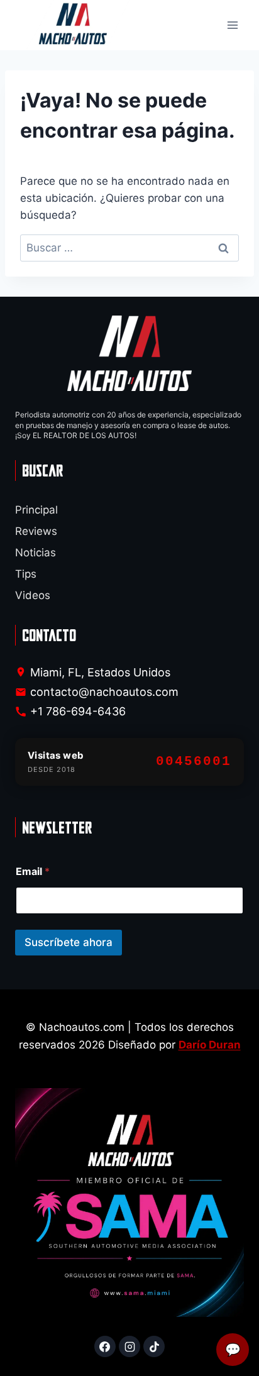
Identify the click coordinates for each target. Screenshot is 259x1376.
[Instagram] (129, 1346)
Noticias (35, 552)
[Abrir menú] (232, 25)
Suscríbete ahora (69, 942)
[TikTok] (154, 1346)
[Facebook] (105, 1346)
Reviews (36, 531)
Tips (25, 574)
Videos (32, 595)
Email (33, 872)
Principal (36, 510)
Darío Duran (210, 1044)
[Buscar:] (129, 247)
